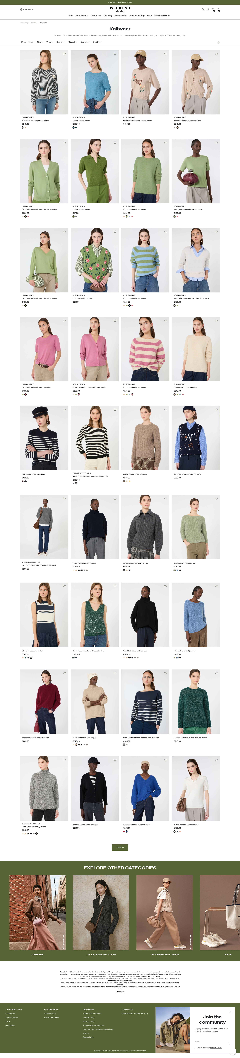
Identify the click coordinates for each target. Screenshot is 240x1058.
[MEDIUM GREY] (84, 570)
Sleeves (84, 42)
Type (48, 42)
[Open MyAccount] (210, 10)
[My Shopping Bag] (218, 9)
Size (39, 42)
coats (168, 982)
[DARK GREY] (124, 570)
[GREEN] (25, 216)
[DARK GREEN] (76, 127)
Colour (59, 42)
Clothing (34, 23)
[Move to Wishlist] (64, 54)
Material (71, 42)
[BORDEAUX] (23, 481)
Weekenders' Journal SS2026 (135, 1013)
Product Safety (12, 1017)
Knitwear (43, 23)
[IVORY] (23, 216)
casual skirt (127, 980)
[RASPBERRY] (28, 216)
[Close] (231, 1012)
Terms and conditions (92, 1013)
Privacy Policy (88, 1021)
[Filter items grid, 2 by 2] (218, 42)
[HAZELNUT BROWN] (124, 481)
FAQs (8, 1021)
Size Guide (10, 1025)
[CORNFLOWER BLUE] (127, 831)
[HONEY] (129, 481)
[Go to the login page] (208, 9)
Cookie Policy (88, 1017)
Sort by (96, 42)
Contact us (10, 1013)
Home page (24, 23)
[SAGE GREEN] (174, 570)
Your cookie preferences (93, 1025)
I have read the (209, 1047)
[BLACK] (76, 483)
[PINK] (23, 657)
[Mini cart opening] (221, 10)
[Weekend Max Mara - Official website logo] (120, 9)
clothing (144, 986)
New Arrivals (27, 42)
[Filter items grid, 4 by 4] (214, 42)
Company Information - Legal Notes (98, 1029)
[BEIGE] (76, 570)
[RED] (124, 831)
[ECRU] (174, 831)
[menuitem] (71, 17)
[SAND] (25, 127)
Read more (120, 991)
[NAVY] (23, 127)
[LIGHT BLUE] (73, 127)
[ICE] (127, 481)
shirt (149, 976)
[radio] (23, 127)
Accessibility (88, 1037)
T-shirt (157, 976)
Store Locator (50, 1013)
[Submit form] (229, 1042)
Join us (86, 1033)
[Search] (203, 9)
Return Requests (51, 1017)
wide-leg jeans (113, 980)
